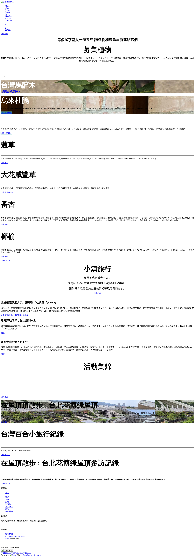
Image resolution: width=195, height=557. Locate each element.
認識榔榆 (4, 256)
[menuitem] (7, 6)
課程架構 (9, 507)
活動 (7, 499)
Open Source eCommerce (32, 555)
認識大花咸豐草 (7, 192)
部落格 (8, 504)
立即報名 (4, 422)
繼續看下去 (5, 455)
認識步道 (4, 397)
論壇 (7, 502)
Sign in (7, 30)
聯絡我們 (4, 34)
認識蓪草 (4, 163)
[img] (4, 261)
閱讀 (3, 333)
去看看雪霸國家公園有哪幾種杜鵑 (14, 315)
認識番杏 (4, 224)
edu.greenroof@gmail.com (14, 536)
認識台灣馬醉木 (11, 91)
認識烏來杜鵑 (6, 113)
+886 (7, 538)
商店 (7, 497)
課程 (7, 509)
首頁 (7, 493)
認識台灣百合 (6, 133)
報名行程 (97, 293)
